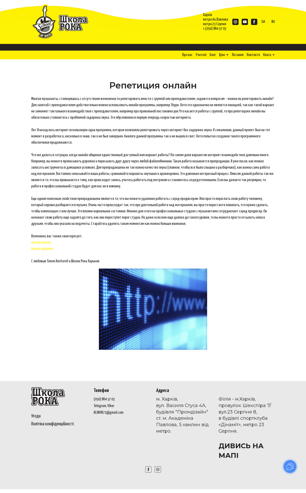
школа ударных (42, 249)
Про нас (187, 55)
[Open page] (59, 396)
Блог (213, 55)
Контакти (253, 55)
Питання (238, 55)
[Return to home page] (60, 22)
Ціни (222, 55)
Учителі (201, 55)
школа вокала (41, 242)
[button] (235, 22)
